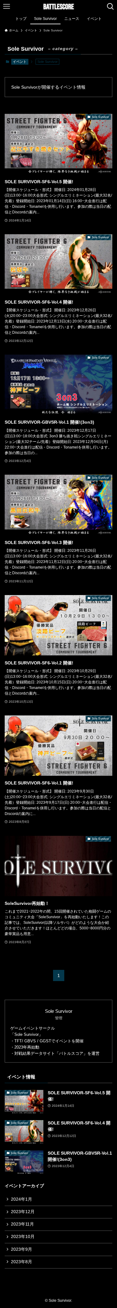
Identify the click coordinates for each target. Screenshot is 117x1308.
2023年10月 (23, 1236)
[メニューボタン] (6, 6)
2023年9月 (21, 1249)
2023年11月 (22, 1224)
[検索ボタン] (110, 6)
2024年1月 (21, 1199)
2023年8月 (21, 1261)
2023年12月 (23, 1211)
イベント (20, 61)
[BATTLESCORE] (58, 6)
